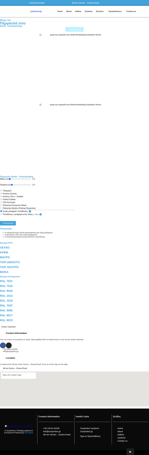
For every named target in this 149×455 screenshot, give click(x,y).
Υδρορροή (7, 191)
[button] (100, 11)
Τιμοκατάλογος (115, 11)
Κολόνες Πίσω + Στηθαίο (13, 197)
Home (60, 11)
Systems (88, 11)
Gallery (78, 11)
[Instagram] (9, 345)
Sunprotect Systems (89, 428)
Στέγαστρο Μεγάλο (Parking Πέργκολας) (19, 208)
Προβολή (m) (5, 185)
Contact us (131, 11)
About (69, 11)
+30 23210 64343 (10, 349)
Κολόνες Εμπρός (10, 194)
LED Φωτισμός (9, 202)
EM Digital (28, 433)
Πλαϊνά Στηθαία (9, 199)
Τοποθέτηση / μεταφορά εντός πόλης (20, 214)
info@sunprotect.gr (11, 351)
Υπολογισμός (8, 223)
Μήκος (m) (4, 179)
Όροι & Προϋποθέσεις (90, 436)
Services (100, 11)
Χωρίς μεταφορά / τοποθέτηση (15, 211)
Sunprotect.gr (86, 431)
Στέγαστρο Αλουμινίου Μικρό (14, 205)
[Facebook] (3, 345)
